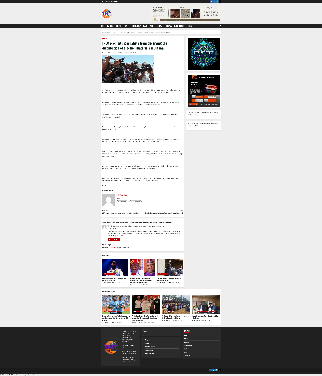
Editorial (169, 26)
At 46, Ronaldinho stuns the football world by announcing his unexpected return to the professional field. (146, 318)
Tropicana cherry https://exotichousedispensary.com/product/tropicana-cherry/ (135, 226)
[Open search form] (220, 26)
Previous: (120, 212)
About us (147, 340)
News (102, 26)
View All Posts (135, 202)
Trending (112, 274)
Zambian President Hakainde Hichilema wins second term (169, 279)
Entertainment (136, 26)
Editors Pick (187, 356)
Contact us (148, 343)
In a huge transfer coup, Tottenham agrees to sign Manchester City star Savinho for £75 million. (116, 318)
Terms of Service (149, 353)
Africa (160, 274)
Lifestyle (159, 26)
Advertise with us (150, 347)
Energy (190, 26)
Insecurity (171, 311)
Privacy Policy (149, 350)
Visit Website (122, 202)
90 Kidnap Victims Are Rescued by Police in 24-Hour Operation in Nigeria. (175, 317)
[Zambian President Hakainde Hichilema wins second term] (170, 267)
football (106, 311)
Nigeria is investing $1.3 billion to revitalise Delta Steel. (205, 317)
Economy (202, 311)
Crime (145, 26)
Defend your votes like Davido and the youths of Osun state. (114, 279)
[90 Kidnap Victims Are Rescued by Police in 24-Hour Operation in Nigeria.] (176, 304)
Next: (164, 212)
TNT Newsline (108, 52)
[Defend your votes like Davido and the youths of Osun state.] (115, 267)
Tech (151, 26)
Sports (126, 26)
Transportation (179, 26)
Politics (118, 26)
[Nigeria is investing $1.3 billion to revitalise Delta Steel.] (206, 304)
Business (110, 26)
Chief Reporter (107, 282)
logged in (113, 248)
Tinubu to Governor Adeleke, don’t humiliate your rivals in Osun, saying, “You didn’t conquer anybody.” (141, 280)
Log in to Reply (114, 239)
